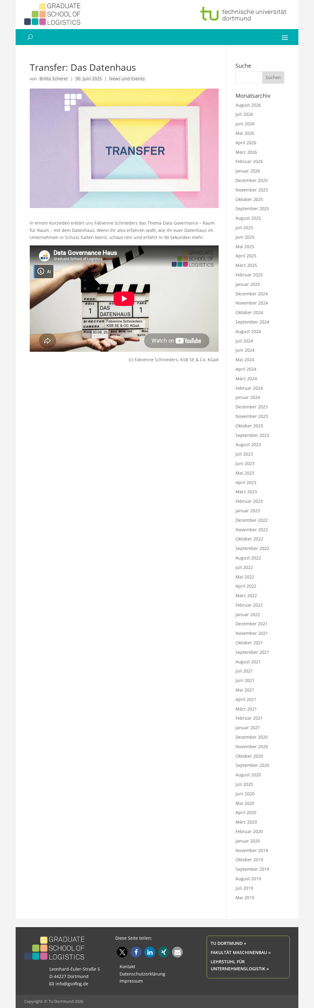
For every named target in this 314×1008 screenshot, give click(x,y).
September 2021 (252, 652)
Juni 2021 (245, 680)
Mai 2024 (245, 359)
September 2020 (252, 765)
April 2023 (246, 482)
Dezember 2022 (252, 520)
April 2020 (246, 812)
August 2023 (248, 444)
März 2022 (246, 595)
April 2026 (246, 143)
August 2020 (248, 775)
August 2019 (248, 878)
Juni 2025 (245, 237)
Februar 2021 (249, 718)
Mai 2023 (245, 473)
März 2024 (246, 378)
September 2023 (252, 435)
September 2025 (252, 208)
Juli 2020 (244, 784)
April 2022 (246, 586)
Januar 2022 (248, 614)
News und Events (127, 78)
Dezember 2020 (252, 737)
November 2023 (252, 416)
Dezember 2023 (252, 407)
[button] (122, 952)
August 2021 (248, 662)
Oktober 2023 (249, 426)
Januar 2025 (248, 284)
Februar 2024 (249, 388)
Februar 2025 (249, 275)
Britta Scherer (54, 78)
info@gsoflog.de (72, 984)
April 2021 (246, 699)
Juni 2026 (245, 124)
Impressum (131, 981)
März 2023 (246, 492)
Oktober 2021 (249, 643)
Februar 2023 (249, 501)
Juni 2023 (245, 463)
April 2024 (246, 369)
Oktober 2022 (249, 539)
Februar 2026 (249, 161)
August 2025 (248, 218)
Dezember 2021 (252, 624)
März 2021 (246, 709)
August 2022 (248, 558)
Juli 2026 (244, 114)
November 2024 (252, 303)
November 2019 (252, 850)
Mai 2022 (245, 577)
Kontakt (127, 966)
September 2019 (252, 869)
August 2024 (248, 331)
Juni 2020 (245, 794)
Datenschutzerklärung (142, 974)
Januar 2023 (248, 510)
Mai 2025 (245, 246)
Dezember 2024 (252, 294)
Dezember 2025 (252, 180)
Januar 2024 (248, 397)
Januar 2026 (248, 171)
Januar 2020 (248, 841)
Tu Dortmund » (228, 943)
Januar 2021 (248, 727)
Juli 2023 (244, 454)
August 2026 (248, 105)
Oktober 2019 (249, 859)
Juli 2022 (244, 567)
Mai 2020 (245, 803)
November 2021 (252, 633)
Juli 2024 (244, 341)
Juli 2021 (244, 671)
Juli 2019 (244, 888)
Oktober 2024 (249, 312)
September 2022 (252, 548)
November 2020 (252, 746)
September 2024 (252, 322)
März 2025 (246, 265)
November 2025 (252, 190)
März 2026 (246, 152)
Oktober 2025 (249, 199)
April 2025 (246, 256)
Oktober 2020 (249, 756)
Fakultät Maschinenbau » (241, 952)
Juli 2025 (244, 227)
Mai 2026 (245, 133)
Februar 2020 (249, 831)
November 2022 (252, 529)
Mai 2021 (245, 690)
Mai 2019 (245, 897)
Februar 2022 (249, 605)
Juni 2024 (245, 350)
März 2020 (246, 822)
